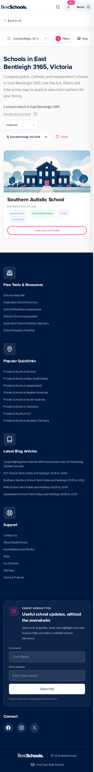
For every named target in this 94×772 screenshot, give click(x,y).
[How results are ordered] (35, 113)
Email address (17, 666)
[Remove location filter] (46, 137)
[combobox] (20, 125)
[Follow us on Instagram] (21, 728)
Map (85, 39)
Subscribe (47, 689)
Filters (63, 39)
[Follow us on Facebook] (8, 728)
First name (15, 648)
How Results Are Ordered (17, 113)
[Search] (58, 7)
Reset (64, 137)
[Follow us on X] (34, 728)
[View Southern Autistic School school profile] (47, 194)
